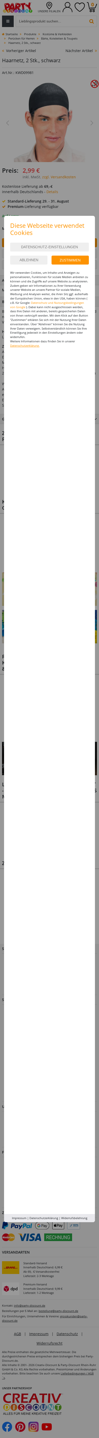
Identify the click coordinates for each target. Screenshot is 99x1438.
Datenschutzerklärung (43, 1218)
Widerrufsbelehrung (74, 1218)
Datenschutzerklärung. (25, 345)
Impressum (19, 1218)
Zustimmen (70, 260)
